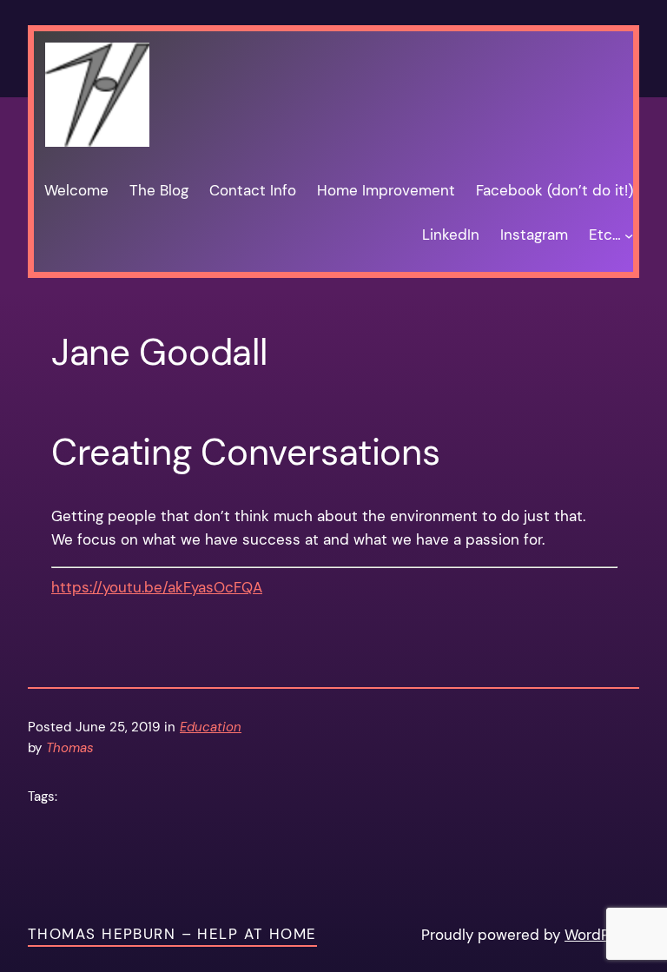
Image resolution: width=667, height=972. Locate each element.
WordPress (602, 934)
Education (210, 727)
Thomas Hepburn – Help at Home (172, 933)
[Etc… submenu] (628, 235)
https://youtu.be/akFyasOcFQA (156, 587)
